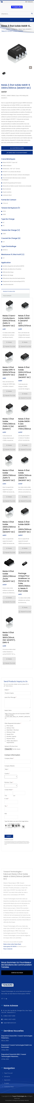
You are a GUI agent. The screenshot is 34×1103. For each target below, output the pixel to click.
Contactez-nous (17, 972)
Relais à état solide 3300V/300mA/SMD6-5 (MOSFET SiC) (24, 475)
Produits (6, 1083)
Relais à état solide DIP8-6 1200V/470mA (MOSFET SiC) (9, 371)
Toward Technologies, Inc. (19, 1096)
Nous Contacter (7, 949)
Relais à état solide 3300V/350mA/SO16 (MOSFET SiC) (9, 576)
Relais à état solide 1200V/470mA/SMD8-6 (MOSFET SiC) (24, 372)
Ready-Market (24, 1100)
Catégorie (14, 29)
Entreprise (7, 1076)
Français (30, 2)
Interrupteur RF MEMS (9, 946)
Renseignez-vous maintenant (17, 152)
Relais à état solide (8, 944)
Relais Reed (17, 944)
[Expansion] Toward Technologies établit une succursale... (16, 1046)
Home (8, 29)
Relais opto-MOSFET (25, 29)
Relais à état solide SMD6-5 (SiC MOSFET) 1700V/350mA (24, 424)
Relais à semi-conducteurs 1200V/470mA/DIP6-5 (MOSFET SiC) (9, 320)
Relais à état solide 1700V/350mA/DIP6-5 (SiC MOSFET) (9, 424)
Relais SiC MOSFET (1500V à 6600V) (12, 31)
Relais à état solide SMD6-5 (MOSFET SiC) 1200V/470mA (24, 320)
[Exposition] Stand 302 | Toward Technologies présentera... (16, 1037)
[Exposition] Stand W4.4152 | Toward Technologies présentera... (13, 1055)
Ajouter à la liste (18, 148)
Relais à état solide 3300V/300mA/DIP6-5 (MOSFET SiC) (9, 475)
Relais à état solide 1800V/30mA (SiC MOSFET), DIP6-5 (9, 637)
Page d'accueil (8, 1073)
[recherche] (31, 13)
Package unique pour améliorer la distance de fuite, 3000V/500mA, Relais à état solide (24, 582)
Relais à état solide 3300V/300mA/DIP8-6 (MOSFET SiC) (9, 527)
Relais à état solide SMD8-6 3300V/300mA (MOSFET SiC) (24, 527)
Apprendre (7, 1080)
